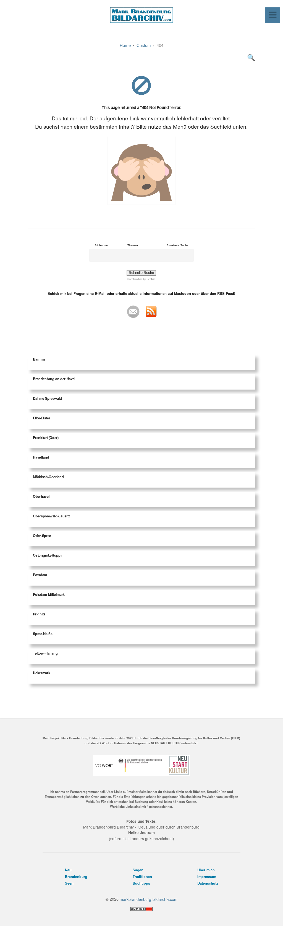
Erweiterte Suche (177, 245)
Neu (68, 869)
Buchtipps (141, 883)
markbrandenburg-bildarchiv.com (148, 899)
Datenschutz (207, 883)
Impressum (206, 876)
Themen (132, 245)
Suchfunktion (134, 279)
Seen (69, 883)
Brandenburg (76, 876)
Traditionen (142, 876)
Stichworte (101, 245)
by (148, 279)
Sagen (138, 869)
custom (144, 45)
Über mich (206, 869)
